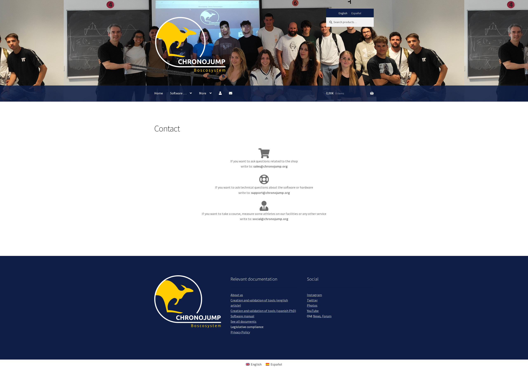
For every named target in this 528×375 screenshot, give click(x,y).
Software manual (242, 316)
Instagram (314, 295)
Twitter (312, 300)
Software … (178, 93)
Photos (312, 305)
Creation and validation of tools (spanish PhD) (263, 311)
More (202, 93)
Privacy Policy (240, 332)
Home (158, 93)
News (317, 316)
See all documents (243, 321)
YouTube (313, 311)
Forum (326, 316)
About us (237, 295)
